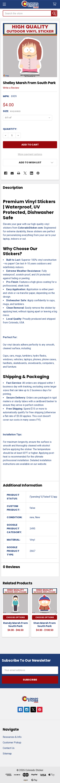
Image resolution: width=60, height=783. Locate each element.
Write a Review (11, 87)
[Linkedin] (31, 173)
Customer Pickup (12, 742)
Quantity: (10, 129)
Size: (12, 111)
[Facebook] (5, 173)
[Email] (12, 173)
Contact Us (8, 748)
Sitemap (7, 753)
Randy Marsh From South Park (15, 624)
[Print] (18, 173)
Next (56, 612)
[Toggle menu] (4, 4)
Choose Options (15, 617)
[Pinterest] (38, 173)
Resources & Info (12, 737)
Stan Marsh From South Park (44, 624)
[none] (30, 50)
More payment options (30, 154)
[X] (25, 173)
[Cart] (55, 4)
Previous (4, 612)
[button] (30, 162)
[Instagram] (27, 709)
